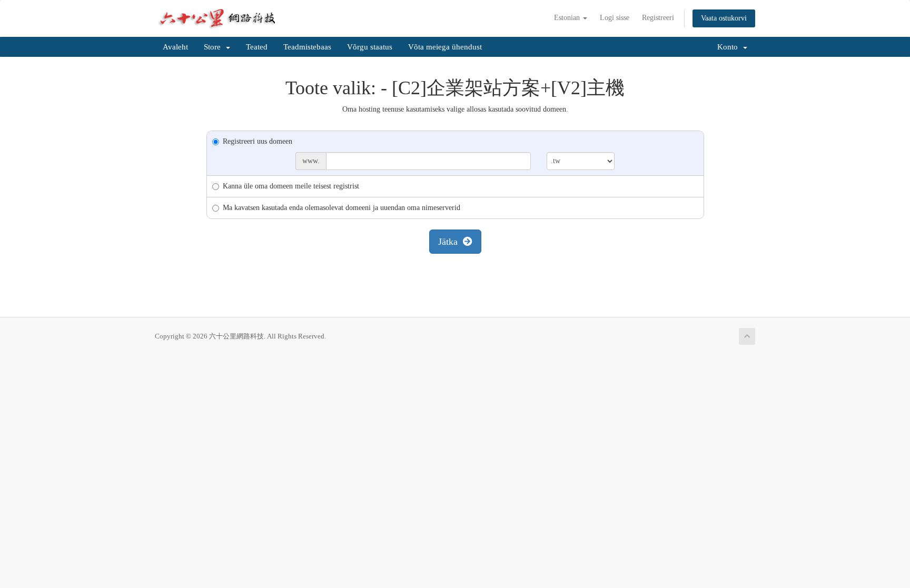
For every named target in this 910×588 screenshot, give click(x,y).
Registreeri (658, 18)
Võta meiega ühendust (445, 47)
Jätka (450, 241)
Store (214, 47)
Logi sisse (614, 18)
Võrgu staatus (369, 47)
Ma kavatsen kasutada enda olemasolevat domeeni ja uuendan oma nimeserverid (341, 208)
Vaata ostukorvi (724, 18)
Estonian (568, 18)
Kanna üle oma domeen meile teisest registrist (291, 186)
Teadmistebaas (307, 47)
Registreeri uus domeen (257, 141)
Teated (257, 47)
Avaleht (175, 47)
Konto (729, 47)
